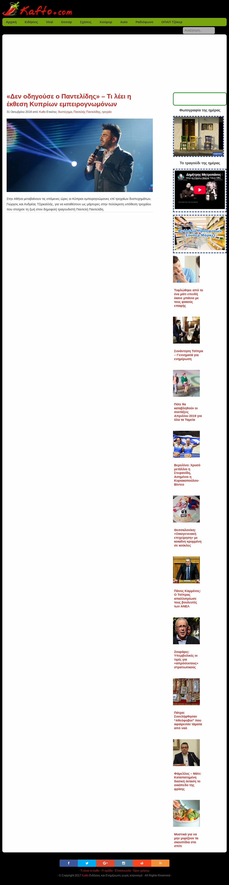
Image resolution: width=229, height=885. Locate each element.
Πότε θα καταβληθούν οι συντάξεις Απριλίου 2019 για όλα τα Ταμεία (188, 411)
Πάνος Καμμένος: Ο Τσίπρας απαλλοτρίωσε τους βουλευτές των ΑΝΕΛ (187, 598)
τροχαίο (107, 111)
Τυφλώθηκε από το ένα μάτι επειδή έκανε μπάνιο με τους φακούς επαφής (188, 297)
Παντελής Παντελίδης (87, 111)
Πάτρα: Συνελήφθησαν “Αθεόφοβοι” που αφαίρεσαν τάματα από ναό (188, 720)
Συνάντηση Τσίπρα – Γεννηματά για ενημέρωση (188, 355)
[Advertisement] (114, 65)
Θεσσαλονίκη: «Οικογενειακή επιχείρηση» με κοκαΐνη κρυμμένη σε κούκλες (187, 537)
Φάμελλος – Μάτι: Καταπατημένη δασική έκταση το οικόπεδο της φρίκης (187, 781)
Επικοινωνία (123, 870)
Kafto (85, 875)
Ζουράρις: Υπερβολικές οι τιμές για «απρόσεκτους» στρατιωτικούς (186, 659)
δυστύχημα (65, 111)
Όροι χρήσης (141, 870)
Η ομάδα (107, 870)
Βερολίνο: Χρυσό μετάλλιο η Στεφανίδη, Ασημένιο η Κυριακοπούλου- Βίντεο (187, 474)
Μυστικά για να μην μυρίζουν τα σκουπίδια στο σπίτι (186, 840)
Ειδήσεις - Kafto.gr (114, 9)
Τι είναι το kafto (89, 870)
